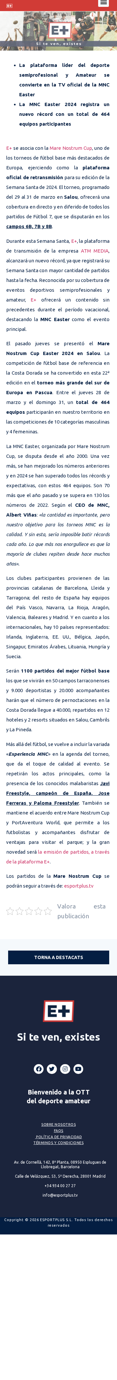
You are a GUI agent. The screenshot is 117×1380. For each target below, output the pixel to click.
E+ (9, 148)
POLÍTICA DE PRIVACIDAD (59, 1137)
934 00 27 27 (60, 1186)
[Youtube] (78, 1069)
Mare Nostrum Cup (71, 148)
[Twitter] (52, 1069)
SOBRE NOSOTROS (58, 1124)
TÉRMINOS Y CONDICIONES (58, 1143)
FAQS (58, 1131)
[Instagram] (65, 1069)
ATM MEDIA (95, 251)
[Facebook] (39, 1069)
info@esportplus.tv (60, 1195)
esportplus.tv (79, 886)
